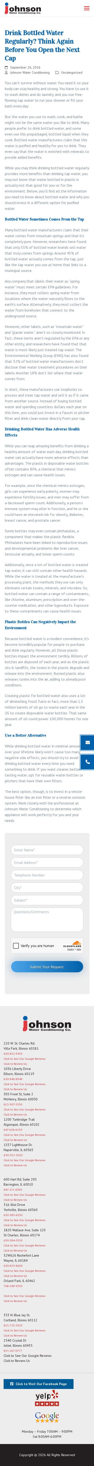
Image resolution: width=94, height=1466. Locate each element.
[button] (86, 8)
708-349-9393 (13, 1286)
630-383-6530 (13, 1215)
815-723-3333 (13, 1325)
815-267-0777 (13, 1350)
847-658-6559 (13, 1130)
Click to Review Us (15, 1064)
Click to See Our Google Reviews (24, 1058)
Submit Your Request (47, 966)
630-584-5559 (13, 1240)
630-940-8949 (13, 1079)
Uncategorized (71, 72)
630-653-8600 (13, 1265)
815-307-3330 (13, 1104)
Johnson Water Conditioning (30, 72)
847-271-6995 (13, 1189)
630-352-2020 (13, 1155)
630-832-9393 (13, 1053)
